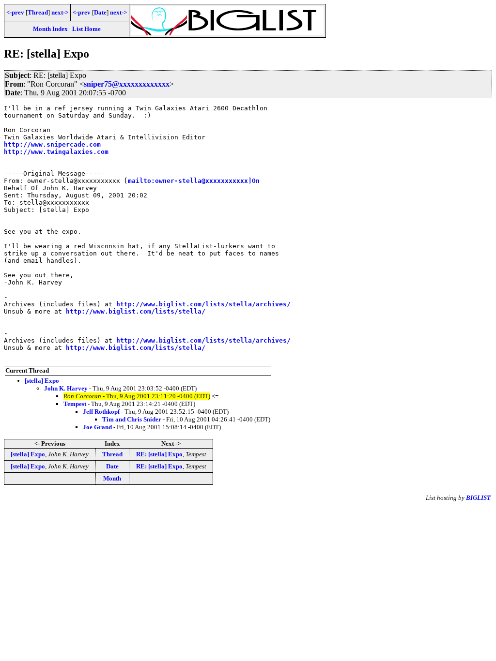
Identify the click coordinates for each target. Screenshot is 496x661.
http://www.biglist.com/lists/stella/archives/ (203, 304)
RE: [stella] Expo (159, 454)
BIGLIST (478, 497)
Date (100, 12)
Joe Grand (97, 427)
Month (112, 478)
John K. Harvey (66, 388)
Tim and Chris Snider (131, 419)
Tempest (74, 403)
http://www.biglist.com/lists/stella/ (135, 311)
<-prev (15, 12)
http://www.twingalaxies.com (56, 151)
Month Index (50, 28)
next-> (59, 12)
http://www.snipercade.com (52, 144)
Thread (38, 12)
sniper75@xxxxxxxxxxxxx (127, 84)
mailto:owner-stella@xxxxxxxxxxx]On (194, 180)
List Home (86, 28)
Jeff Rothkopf (101, 411)
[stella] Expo (42, 380)
